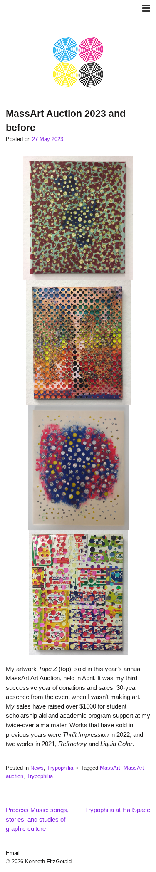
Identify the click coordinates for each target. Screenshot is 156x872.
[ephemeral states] (78, 86)
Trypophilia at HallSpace (117, 809)
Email (13, 853)
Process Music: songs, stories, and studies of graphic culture (37, 819)
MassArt (110, 768)
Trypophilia (60, 768)
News (37, 768)
